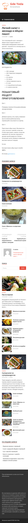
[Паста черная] (14, 291)
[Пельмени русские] (7, 343)
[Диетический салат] (7, 435)
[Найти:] (14, 268)
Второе (4, 292)
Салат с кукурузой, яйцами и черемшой (14, 449)
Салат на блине (7, 203)
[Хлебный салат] (7, 416)
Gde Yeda (16, 4)
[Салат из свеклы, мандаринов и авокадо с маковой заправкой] (7, 425)
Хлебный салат (17, 411)
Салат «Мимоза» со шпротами (11, 226)
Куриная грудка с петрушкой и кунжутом (18, 330)
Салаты (4, 25)
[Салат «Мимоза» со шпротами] (14, 224)
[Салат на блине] (14, 202)
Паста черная (7, 295)
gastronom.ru (11, 153)
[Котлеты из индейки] (7, 351)
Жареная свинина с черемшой (11, 446)
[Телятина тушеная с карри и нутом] (7, 325)
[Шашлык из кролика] (7, 316)
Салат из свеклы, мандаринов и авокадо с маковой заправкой (18, 422)
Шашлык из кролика (19, 311)
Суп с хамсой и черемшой (10, 451)
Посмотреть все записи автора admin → (18, 254)
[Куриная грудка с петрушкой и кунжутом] (7, 334)
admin (11, 36)
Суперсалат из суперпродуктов (12, 181)
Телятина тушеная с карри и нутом (19, 320)
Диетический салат (19, 430)
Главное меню (9, 19)
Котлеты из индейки (19, 346)
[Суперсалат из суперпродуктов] (14, 179)
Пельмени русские (18, 337)
